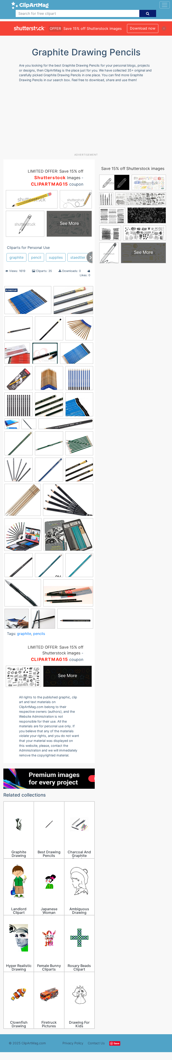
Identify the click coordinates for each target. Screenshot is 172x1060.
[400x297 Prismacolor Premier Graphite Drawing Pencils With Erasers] (68, 536)
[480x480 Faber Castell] (29, 426)
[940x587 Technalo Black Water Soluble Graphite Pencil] (68, 595)
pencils (39, 633)
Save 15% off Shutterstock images (132, 168)
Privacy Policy (72, 1043)
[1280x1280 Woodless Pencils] (43, 621)
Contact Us (96, 1043)
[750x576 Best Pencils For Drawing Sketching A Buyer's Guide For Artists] (76, 355)
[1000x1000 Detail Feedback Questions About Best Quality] (12, 426)
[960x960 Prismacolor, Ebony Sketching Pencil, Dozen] (18, 567)
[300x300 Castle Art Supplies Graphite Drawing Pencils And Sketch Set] (79, 380)
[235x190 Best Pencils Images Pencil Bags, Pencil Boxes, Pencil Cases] (73, 302)
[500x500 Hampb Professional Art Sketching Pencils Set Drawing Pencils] (23, 536)
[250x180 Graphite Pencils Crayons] (68, 502)
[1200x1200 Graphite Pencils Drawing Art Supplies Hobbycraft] (23, 502)
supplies (56, 257)
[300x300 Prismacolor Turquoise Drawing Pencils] (79, 567)
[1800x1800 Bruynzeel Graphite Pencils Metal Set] (18, 380)
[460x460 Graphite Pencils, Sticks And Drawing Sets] (79, 471)
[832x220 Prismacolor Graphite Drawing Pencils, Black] (66, 426)
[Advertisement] (87, 119)
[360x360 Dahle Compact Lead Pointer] (49, 406)
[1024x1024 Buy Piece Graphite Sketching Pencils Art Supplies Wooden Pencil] (49, 380)
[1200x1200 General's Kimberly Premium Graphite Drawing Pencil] (49, 445)
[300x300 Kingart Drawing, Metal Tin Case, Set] (17, 355)
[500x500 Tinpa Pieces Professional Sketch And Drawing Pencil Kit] (16, 621)
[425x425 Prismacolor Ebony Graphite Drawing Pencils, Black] (18, 330)
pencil (36, 257)
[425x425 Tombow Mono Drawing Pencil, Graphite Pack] (49, 330)
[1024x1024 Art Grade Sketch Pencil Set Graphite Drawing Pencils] (79, 330)
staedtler (77, 257)
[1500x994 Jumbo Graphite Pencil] (75, 620)
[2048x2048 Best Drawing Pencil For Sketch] (45, 355)
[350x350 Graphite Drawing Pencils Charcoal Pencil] (49, 472)
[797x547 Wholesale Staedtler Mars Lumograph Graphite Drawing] (28, 302)
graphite (16, 257)
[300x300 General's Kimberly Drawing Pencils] (18, 445)
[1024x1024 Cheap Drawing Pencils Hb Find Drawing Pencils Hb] (18, 406)
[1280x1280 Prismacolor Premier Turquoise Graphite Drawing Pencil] (49, 567)
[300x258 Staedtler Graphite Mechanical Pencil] (23, 595)
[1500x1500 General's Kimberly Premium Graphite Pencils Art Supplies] (79, 445)
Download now (142, 28)
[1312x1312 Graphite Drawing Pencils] (18, 472)
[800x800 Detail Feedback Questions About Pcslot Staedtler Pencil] (79, 406)
